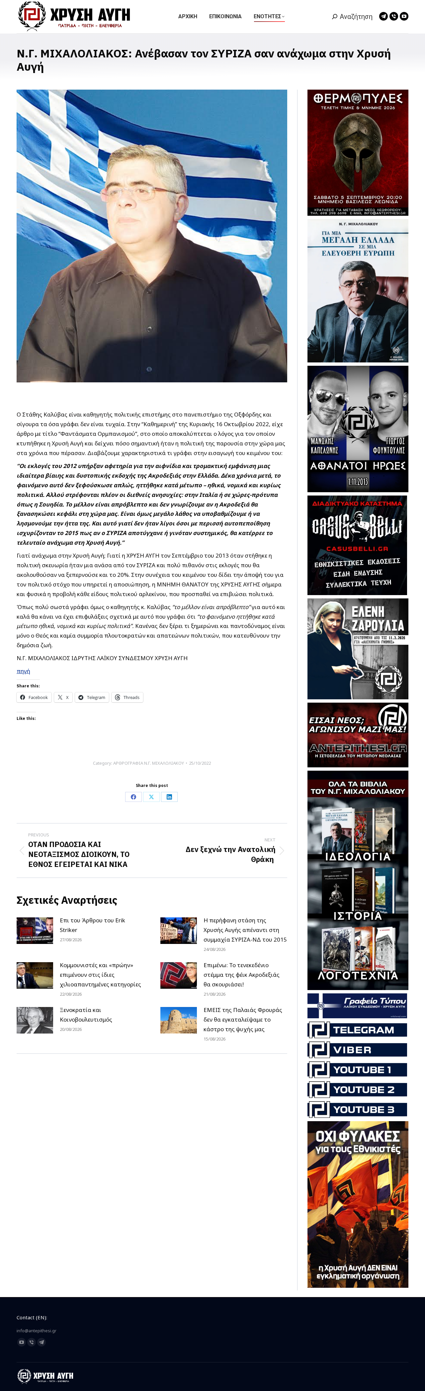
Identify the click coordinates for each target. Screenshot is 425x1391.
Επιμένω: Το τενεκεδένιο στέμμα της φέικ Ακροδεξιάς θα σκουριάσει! (242, 974)
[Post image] (35, 930)
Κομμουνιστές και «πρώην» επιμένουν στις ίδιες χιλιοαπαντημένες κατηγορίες (100, 974)
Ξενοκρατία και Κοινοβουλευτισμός (86, 1014)
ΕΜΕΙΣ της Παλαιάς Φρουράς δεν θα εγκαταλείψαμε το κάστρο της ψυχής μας (243, 1019)
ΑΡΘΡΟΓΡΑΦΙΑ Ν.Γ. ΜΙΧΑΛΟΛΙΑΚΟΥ (148, 763)
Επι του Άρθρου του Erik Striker (92, 925)
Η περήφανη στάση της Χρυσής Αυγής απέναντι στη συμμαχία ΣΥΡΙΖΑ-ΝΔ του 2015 (245, 929)
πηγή (23, 671)
